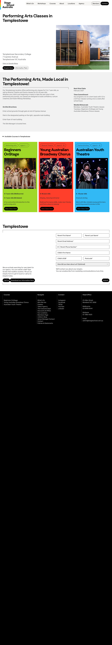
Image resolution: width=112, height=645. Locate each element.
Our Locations (42, 313)
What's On (30, 3)
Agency (81, 3)
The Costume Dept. (44, 309)
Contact (40, 321)
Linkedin (61, 309)
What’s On (41, 300)
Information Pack (21, 68)
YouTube (61, 306)
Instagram (62, 300)
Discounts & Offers (44, 311)
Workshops (42, 3)
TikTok (60, 304)
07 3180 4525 (87, 314)
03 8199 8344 (87, 308)
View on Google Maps (10, 63)
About (61, 3)
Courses (53, 3)
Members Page (42, 315)
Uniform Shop (42, 317)
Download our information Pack (22, 280)
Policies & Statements (45, 323)
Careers (40, 304)
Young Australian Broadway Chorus (16, 302)
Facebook (61, 302)
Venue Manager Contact (46, 319)
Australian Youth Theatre (12, 304)
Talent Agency (42, 306)
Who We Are (41, 302)
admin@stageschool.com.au (93, 321)
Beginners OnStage (11, 300)
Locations (71, 3)
